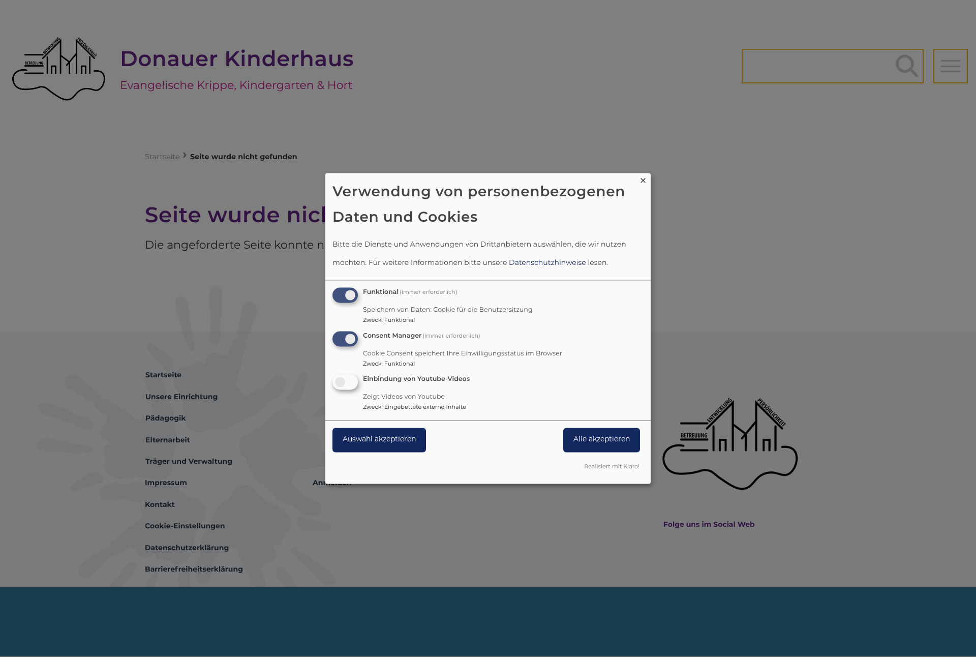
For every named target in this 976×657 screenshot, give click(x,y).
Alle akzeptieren (601, 440)
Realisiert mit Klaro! (611, 467)
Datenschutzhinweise (547, 263)
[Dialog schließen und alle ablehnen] (643, 179)
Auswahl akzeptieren (379, 440)
